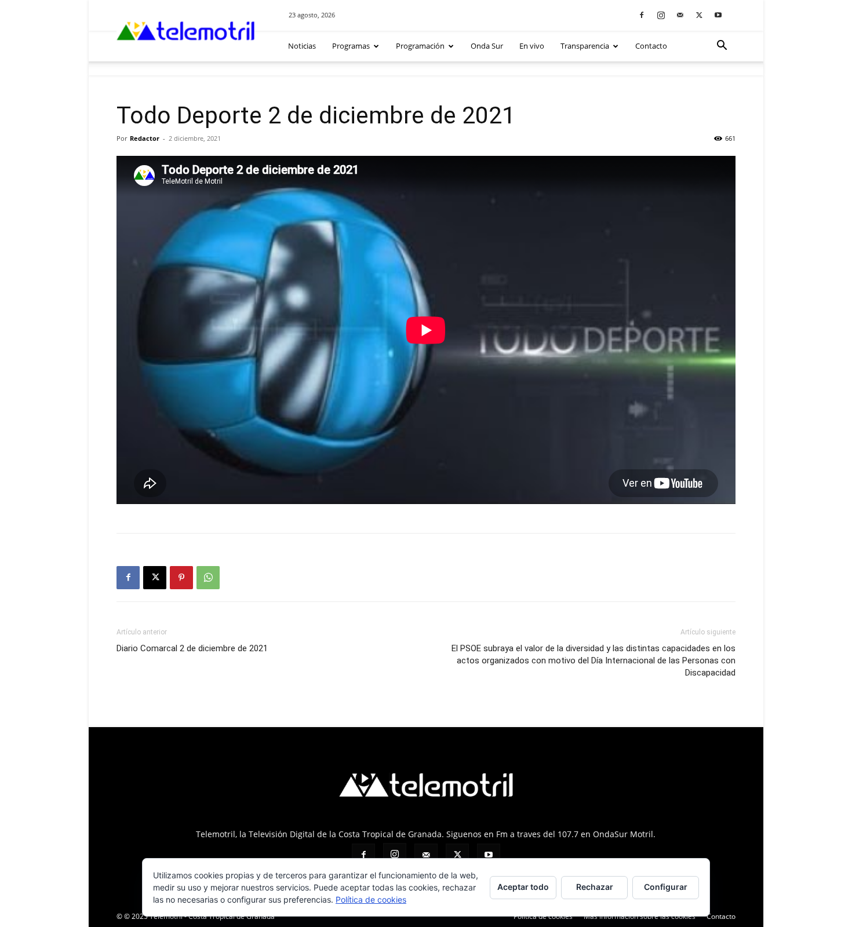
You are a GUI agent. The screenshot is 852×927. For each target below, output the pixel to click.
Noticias (302, 46)
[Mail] (680, 15)
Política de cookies (371, 899)
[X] (699, 15)
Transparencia (584, 46)
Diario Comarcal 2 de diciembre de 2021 (192, 648)
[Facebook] (641, 15)
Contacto (651, 46)
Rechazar (594, 887)
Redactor (144, 138)
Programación (420, 46)
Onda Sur (487, 46)
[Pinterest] (181, 577)
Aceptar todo (523, 887)
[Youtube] (718, 15)
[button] (722, 46)
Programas (351, 46)
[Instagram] (660, 15)
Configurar (665, 887)
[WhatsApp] (208, 577)
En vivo (531, 46)
